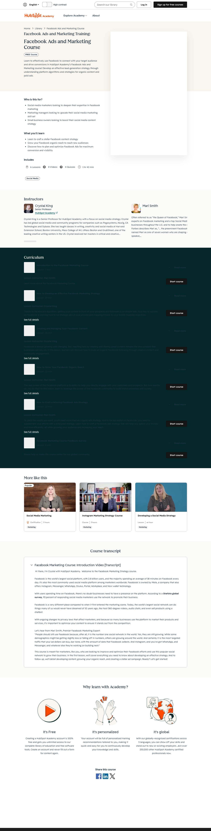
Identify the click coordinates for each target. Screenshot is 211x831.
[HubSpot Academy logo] (39, 15)
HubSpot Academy (45, 212)
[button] (105, 267)
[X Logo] (112, 776)
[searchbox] (114, 5)
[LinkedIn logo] (106, 776)
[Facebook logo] (99, 776)
